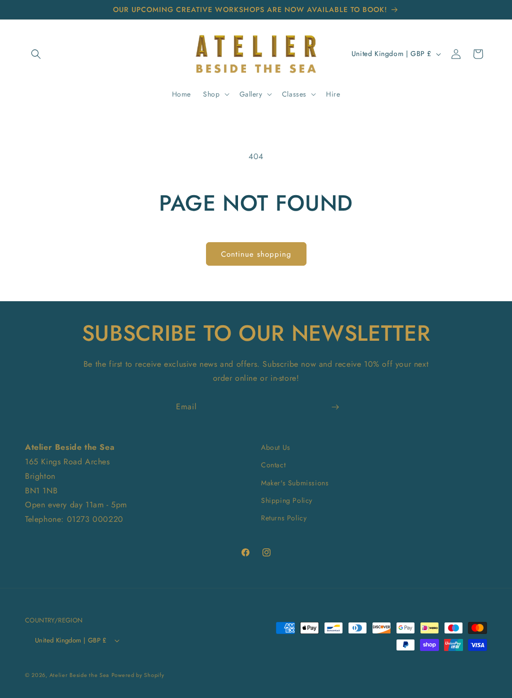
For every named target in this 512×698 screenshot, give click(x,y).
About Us (275, 447)
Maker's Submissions (294, 483)
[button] (36, 54)
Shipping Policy (286, 500)
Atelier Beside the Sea (79, 675)
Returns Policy (283, 518)
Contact (273, 465)
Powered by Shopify (138, 675)
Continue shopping (256, 254)
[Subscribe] (335, 407)
